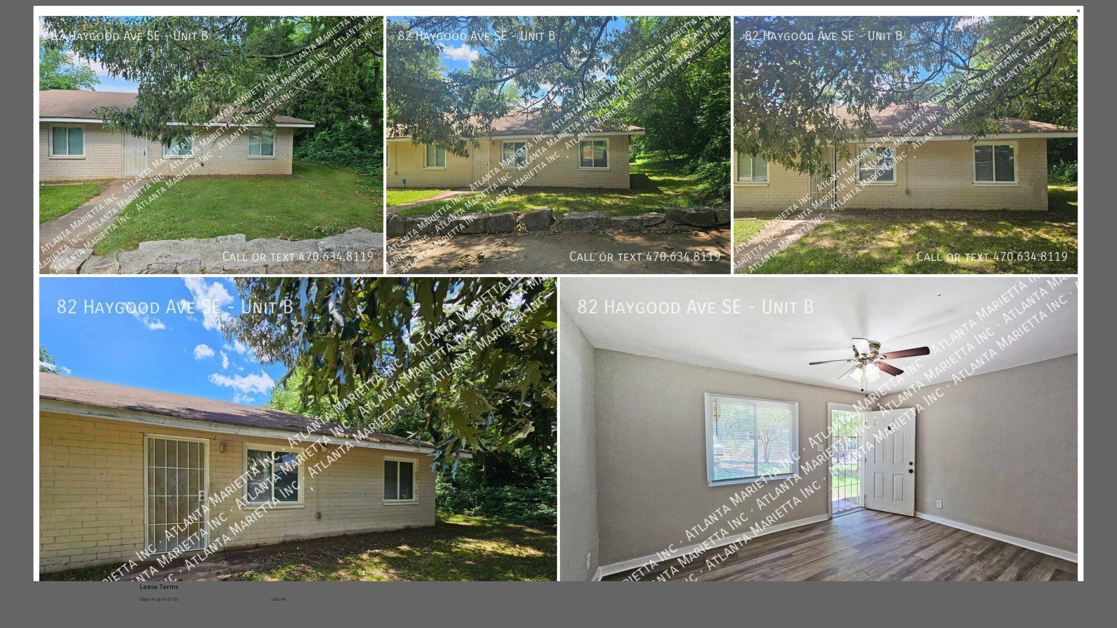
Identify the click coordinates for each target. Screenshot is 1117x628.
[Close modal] (1078, 11)
